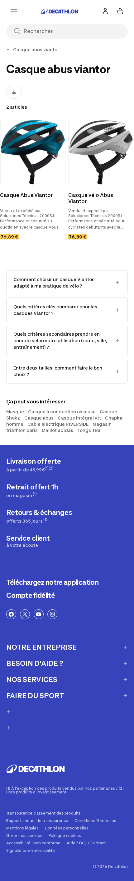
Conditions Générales (95, 821)
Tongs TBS (88, 430)
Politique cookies (65, 836)
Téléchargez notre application (52, 582)
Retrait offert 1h (32, 490)
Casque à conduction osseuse (62, 411)
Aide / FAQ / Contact (86, 843)
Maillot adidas (57, 430)
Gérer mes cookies (24, 836)
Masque (15, 411)
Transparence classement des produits (43, 813)
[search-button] (20, 31)
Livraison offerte (33, 464)
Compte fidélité (30, 595)
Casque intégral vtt (79, 417)
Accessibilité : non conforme (33, 843)
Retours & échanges (39, 516)
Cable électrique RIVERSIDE (58, 424)
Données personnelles (67, 828)
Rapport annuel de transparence (37, 821)
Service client (28, 541)
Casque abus (39, 417)
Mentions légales (22, 828)
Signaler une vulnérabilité (30, 850)
